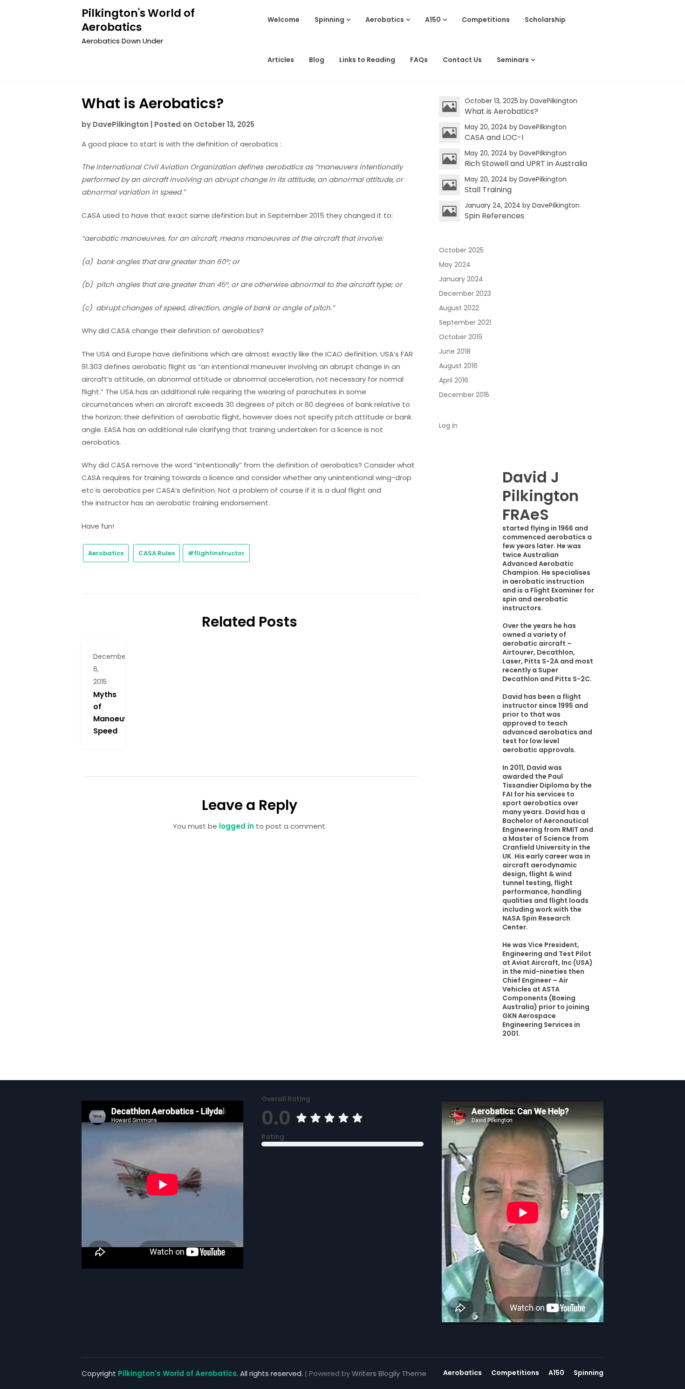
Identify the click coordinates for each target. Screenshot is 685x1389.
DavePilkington (121, 124)
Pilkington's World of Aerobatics (138, 20)
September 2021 (465, 322)
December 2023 (465, 293)
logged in (236, 826)
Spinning (329, 19)
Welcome (283, 19)
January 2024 (461, 279)
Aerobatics (384, 19)
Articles (280, 59)
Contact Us (462, 59)
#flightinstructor (216, 553)
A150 (433, 19)
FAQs (419, 59)
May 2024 (455, 264)
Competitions (486, 19)
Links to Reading (367, 59)
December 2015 (464, 394)
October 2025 (461, 250)
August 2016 (458, 365)
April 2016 (453, 380)
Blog (316, 59)
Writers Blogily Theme (389, 1373)
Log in (448, 425)
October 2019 (460, 337)
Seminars (513, 59)
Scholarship (545, 19)
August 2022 (459, 308)
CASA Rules (156, 553)
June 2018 (455, 351)
